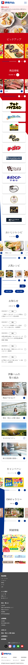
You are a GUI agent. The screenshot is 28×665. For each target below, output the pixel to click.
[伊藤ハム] (8, 3)
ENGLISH (23, 660)
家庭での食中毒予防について (7, 607)
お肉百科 (3, 605)
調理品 (2, 582)
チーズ (2, 584)
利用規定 (15, 657)
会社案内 (3, 621)
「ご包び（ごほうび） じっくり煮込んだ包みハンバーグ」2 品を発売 (12, 315)
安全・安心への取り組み (8, 633)
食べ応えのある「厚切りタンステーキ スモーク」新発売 (12, 350)
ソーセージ (3, 580)
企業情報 (3, 618)
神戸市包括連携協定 (5, 613)
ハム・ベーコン (4, 578)
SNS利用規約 (23, 657)
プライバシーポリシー (6, 660)
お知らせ (3, 630)
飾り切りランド (4, 598)
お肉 (2, 586)
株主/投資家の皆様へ (5, 623)
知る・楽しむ (5, 603)
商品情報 (3, 576)
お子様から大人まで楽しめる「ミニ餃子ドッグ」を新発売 (12, 361)
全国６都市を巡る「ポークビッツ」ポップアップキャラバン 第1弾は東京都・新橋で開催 (13, 338)
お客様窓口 (4, 636)
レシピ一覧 (3, 594)
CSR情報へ (3, 625)
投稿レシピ (3, 596)
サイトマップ (16, 660)
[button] (25, 2)
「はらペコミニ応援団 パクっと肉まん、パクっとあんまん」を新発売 (12, 326)
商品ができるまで (5, 609)
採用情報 (3, 639)
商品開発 (3, 611)
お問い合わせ (4, 657)
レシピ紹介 (4, 591)
